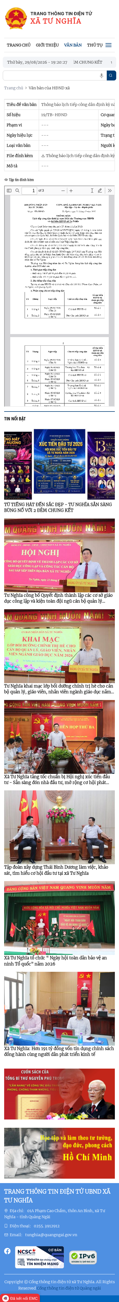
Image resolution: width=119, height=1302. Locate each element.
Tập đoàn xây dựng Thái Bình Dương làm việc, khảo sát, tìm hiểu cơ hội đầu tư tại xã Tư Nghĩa (56, 870)
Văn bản (73, 45)
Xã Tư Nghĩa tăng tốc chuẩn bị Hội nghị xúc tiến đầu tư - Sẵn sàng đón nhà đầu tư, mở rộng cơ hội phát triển (57, 780)
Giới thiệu (47, 45)
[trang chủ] (16, 19)
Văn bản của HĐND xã (49, 87)
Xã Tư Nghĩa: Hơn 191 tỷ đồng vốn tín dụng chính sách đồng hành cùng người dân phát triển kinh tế (59, 1051)
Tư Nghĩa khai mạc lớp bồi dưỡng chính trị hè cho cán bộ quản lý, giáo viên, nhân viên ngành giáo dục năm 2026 (58, 689)
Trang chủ (18, 45)
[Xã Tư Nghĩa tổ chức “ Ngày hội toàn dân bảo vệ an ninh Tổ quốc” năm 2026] (59, 917)
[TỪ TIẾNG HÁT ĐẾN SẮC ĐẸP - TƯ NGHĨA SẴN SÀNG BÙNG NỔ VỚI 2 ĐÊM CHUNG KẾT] (59, 464)
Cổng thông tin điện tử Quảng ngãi (69, 1288)
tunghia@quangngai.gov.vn (51, 1234)
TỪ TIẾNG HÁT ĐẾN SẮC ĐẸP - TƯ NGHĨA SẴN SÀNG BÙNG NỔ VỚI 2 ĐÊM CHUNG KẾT (58, 507)
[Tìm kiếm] (110, 75)
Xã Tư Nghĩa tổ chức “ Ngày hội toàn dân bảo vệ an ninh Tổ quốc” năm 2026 (55, 960)
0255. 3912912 (47, 1225)
